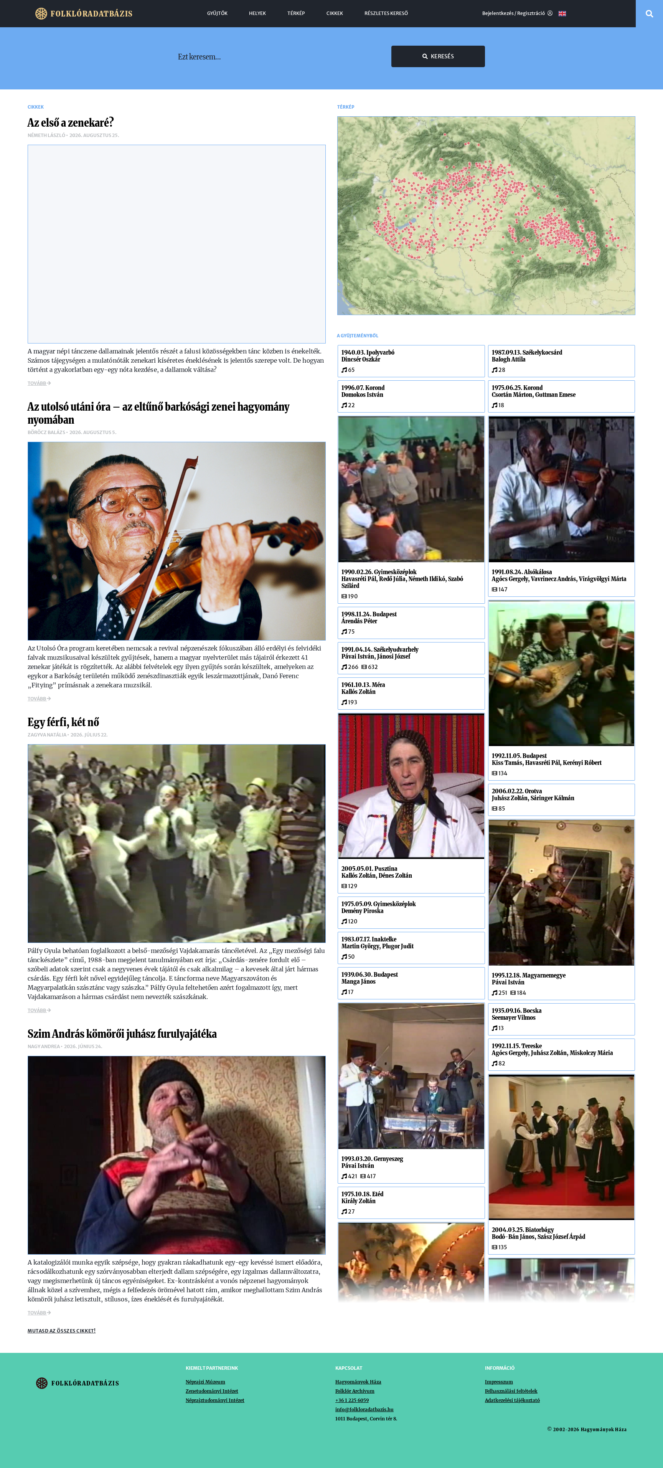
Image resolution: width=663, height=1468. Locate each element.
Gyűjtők (217, 13)
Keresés (442, 56)
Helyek (257, 13)
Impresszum (499, 1382)
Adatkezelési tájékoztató (512, 1400)
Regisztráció (531, 13)
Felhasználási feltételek (511, 1391)
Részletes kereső (386, 13)
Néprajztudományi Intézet (215, 1400)
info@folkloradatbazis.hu (364, 1409)
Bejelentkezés (498, 13)
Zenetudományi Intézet (212, 1391)
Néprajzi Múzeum (205, 1382)
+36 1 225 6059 (352, 1400)
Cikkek (335, 13)
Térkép (296, 13)
